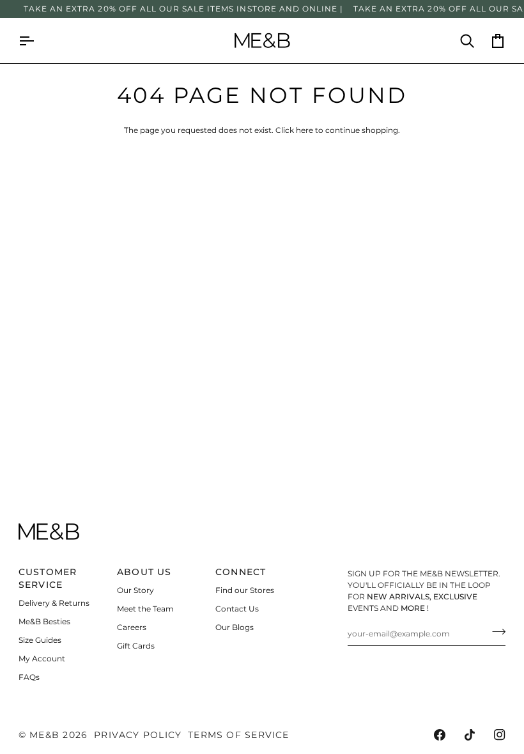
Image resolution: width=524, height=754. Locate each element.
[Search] (459, 40)
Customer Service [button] (48, 578)
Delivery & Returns (54, 603)
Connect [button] (240, 572)
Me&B (44, 735)
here (304, 130)
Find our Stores (244, 590)
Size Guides (40, 640)
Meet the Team (145, 608)
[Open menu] (34, 40)
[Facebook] (439, 735)
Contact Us (237, 608)
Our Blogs (234, 627)
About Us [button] (144, 572)
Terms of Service (238, 735)
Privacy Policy (137, 735)
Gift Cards (136, 645)
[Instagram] (499, 735)
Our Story (135, 590)
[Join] (494, 632)
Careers (131, 627)
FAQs (29, 677)
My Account (42, 658)
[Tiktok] (470, 735)
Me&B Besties (44, 621)
